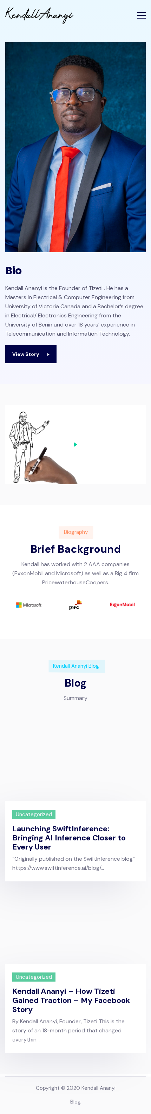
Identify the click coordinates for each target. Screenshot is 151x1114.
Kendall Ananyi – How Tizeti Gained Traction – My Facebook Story (71, 1000)
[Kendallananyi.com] (39, 15)
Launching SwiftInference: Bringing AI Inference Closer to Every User (69, 838)
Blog (75, 1101)
